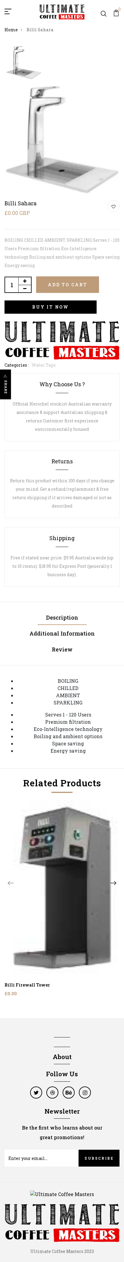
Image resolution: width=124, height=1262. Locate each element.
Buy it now (50, 307)
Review (62, 649)
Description (62, 617)
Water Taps (44, 365)
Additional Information (62, 633)
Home (11, 30)
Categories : (17, 365)
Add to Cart (67, 285)
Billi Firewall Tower (27, 985)
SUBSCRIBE (99, 1158)
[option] (24, 62)
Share (6, 387)
